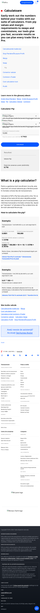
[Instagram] (8, 355)
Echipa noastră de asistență (20, 585)
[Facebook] (2, 355)
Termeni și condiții (33, 556)
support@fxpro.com (6, 593)
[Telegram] (32, 355)
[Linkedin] (14, 355)
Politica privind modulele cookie (24, 558)
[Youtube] (26, 355)
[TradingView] (38, 355)
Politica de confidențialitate (8, 558)
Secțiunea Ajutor (24, 332)
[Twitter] (20, 355)
